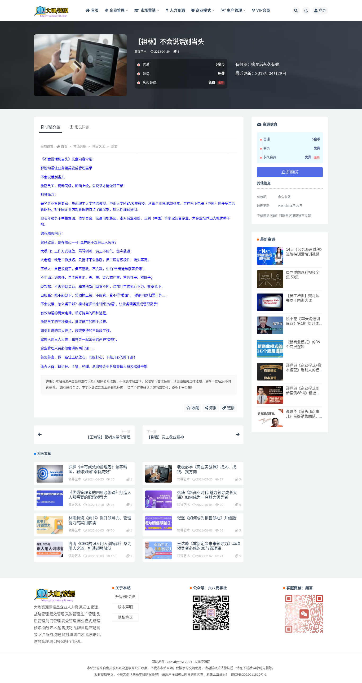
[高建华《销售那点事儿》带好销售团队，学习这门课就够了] (270, 418)
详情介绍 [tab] (52, 127)
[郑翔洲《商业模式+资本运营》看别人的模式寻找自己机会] (270, 372)
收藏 (195, 408)
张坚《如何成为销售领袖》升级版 (206, 518)
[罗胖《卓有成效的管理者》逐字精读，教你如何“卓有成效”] (50, 474)
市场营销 (79, 146)
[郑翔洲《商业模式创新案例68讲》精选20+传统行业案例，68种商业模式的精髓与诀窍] (270, 395)
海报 (212, 408)
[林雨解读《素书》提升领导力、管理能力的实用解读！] (50, 525)
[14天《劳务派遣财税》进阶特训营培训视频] (270, 256)
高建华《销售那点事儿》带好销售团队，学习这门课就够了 (302, 416)
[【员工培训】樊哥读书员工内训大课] (270, 302)
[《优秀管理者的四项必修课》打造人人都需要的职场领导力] (50, 499)
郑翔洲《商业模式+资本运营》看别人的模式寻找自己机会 (303, 370)
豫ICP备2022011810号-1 (249, 674)
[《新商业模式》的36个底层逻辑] (270, 348)
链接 (230, 408)
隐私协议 (125, 617)
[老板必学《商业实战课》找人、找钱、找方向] (158, 474)
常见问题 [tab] (81, 127)
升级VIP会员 (125, 597)
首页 (95, 10)
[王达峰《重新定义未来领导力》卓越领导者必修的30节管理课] (158, 550)
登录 (322, 10)
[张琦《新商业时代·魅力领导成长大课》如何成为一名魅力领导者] (158, 499)
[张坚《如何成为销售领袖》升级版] (158, 523)
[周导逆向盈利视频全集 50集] (270, 279)
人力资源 (177, 10)
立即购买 (289, 172)
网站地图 (158, 661)
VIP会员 (263, 10)
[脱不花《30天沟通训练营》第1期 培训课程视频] (270, 325)
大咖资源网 (202, 661)
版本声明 (125, 607)
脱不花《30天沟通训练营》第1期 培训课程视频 (304, 323)
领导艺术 (141, 51)
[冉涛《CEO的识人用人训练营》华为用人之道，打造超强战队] (50, 549)
